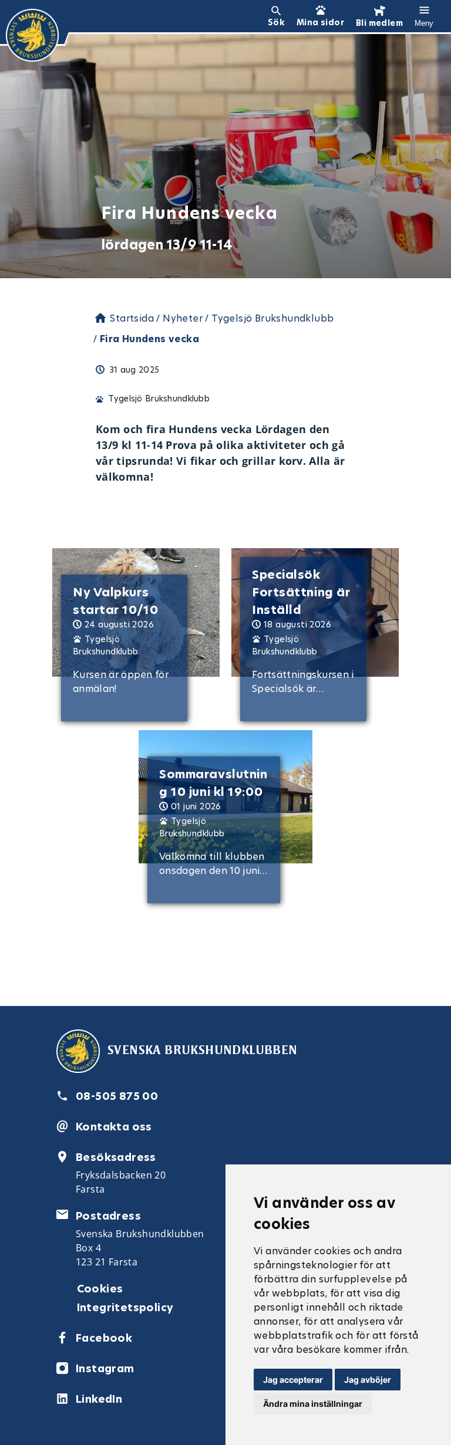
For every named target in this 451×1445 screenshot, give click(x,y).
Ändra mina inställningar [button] (312, 1404)
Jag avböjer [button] (367, 1380)
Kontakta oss (114, 1126)
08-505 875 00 (117, 1096)
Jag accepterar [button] (293, 1380)
